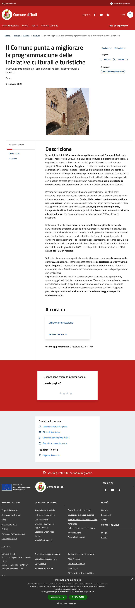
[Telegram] (106, 14)
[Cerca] (130, 14)
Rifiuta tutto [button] (78, 597)
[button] (67, 603)
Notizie (26, 35)
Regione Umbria (9, 3)
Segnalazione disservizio (46, 558)
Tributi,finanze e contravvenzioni (82, 519)
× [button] (132, 579)
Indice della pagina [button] (16, 145)
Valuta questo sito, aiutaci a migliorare (69, 473)
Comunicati (106, 515)
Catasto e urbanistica (44, 531)
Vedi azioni (119, 48)
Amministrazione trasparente (81, 554)
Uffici (4, 519)
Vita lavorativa (41, 519)
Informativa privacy (76, 563)
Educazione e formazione (79, 510)
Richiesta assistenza (44, 568)
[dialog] (67, 592)
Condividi (105, 48)
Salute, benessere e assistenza (81, 528)
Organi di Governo (10, 510)
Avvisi (104, 519)
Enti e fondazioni (9, 524)
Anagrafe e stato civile (45, 510)
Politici (5, 529)
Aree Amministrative (11, 515)
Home (7, 35)
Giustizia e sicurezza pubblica (81, 514)
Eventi (104, 537)
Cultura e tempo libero (45, 515)
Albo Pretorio (74, 558)
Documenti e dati (9, 538)
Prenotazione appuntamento (47, 554)
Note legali (73, 568)
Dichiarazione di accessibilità (81, 573)
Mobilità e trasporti (43, 540)
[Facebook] (93, 14)
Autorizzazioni (74, 532)
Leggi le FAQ (40, 563)
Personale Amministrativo (13, 533)
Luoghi (104, 532)
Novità (17, 35)
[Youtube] (100, 14)
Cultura (36, 35)
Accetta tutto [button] (57, 597)
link (92, 592)
